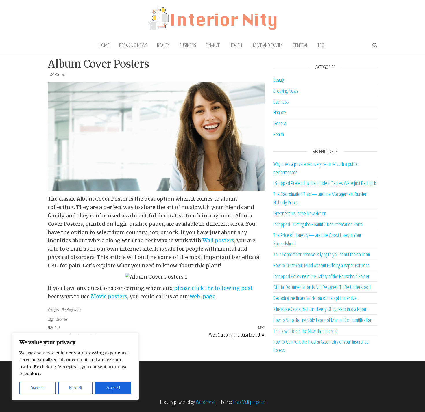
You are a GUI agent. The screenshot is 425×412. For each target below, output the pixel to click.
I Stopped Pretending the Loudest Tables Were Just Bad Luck (324, 183)
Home (104, 45)
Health (236, 45)
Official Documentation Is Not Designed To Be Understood (322, 287)
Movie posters (109, 296)
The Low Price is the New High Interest (305, 330)
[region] (75, 366)
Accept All (113, 388)
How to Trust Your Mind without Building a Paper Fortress (321, 265)
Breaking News (133, 45)
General (300, 45)
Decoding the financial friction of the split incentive (315, 297)
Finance (213, 45)
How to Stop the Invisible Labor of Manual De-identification (322, 319)
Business (187, 45)
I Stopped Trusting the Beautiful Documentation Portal (318, 224)
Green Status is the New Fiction (299, 213)
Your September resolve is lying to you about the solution (321, 254)
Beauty (163, 45)
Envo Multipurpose (249, 401)
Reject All (75, 388)
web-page (202, 296)
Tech (321, 45)
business (61, 319)
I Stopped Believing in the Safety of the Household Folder (321, 276)
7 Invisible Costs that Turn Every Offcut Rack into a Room (320, 308)
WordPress (205, 401)
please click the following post (213, 288)
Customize (37, 388)
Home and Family (267, 45)
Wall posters (218, 240)
